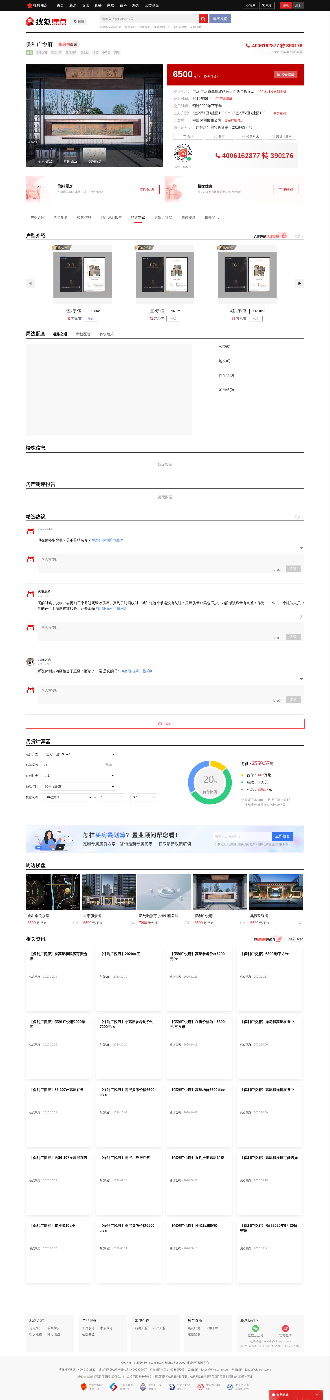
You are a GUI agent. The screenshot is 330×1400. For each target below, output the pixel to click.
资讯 (85, 5)
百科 (123, 5)
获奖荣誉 (53, 1328)
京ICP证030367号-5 (139, 1376)
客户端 (267, 5)
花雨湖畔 (195, 27)
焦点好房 (194, 1328)
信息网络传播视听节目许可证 (207, 1376)
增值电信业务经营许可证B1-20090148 (100, 1376)
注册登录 (194, 1334)
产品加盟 (159, 1328)
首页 (60, 5)
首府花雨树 (180, 27)
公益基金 (152, 5)
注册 (298, 5)
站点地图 (53, 1334)
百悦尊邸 (144, 27)
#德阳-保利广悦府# (107, 540)
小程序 (250, 5)
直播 (98, 5)
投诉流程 (35, 1334)
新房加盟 (141, 1328)
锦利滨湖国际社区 (110, 27)
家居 (110, 5)
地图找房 (220, 19)
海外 (135, 5)
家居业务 (106, 1328)
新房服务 (88, 1328)
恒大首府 (130, 27)
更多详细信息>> (236, 120)
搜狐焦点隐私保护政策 (242, 844)
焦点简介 (35, 1328)
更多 (298, 236)
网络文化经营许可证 (240, 1376)
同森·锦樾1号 (162, 27)
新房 (73, 5)
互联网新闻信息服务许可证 (171, 1376)
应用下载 (212, 1328)
